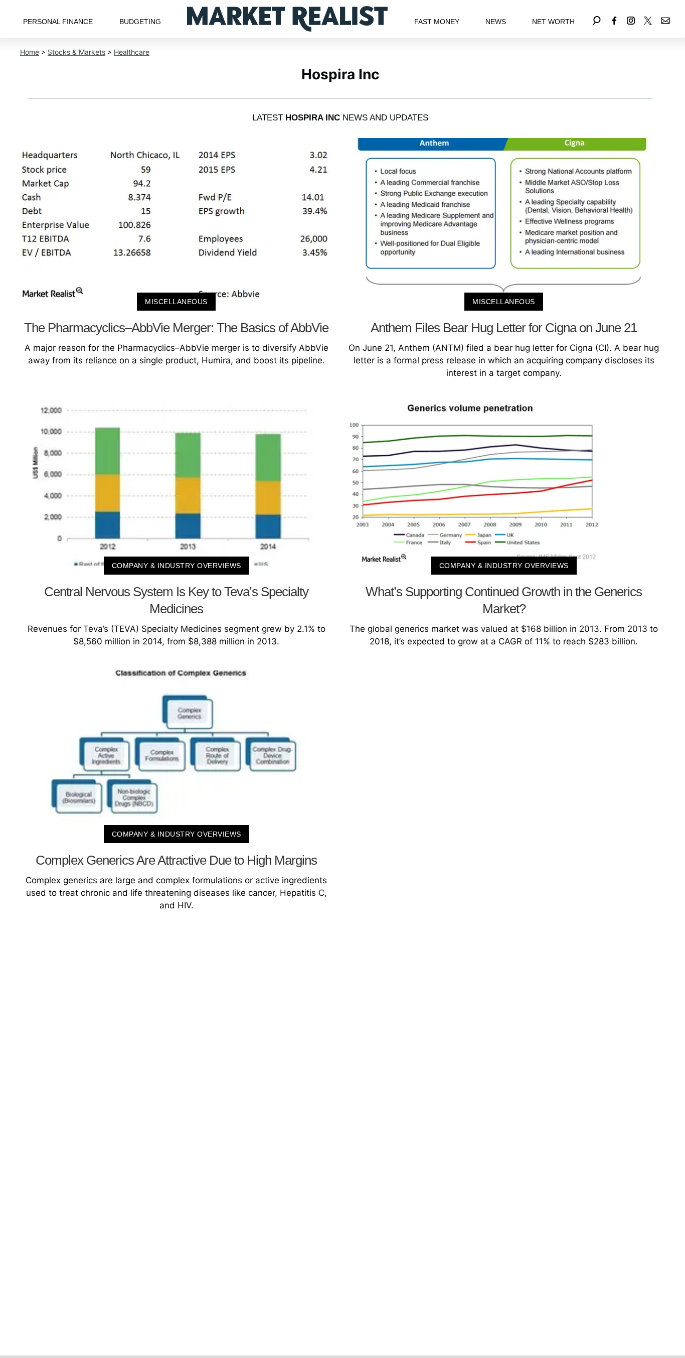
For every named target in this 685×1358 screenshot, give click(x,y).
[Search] (596, 19)
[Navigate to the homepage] (287, 19)
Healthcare (131, 52)
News (495, 22)
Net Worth (553, 22)
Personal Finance (58, 22)
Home (29, 52)
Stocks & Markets (76, 52)
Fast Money (436, 22)
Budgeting (140, 22)
